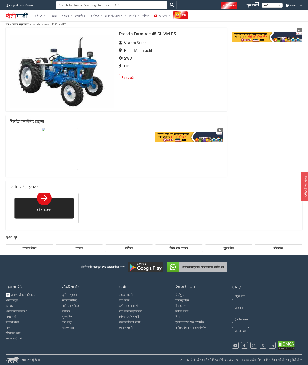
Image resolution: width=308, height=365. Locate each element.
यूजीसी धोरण (295, 360)
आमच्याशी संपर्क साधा (16, 311)
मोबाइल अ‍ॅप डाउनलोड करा (20, 5)
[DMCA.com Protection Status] (286, 345)
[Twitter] (263, 345)
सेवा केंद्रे (67, 322)
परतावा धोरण (12, 322)
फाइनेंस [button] (132, 15)
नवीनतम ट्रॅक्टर (70, 306)
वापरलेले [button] (52, 15)
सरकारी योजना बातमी (129, 322)
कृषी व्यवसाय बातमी (128, 306)
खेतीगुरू (179, 295)
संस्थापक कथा (13, 333)
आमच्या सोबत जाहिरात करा (22, 295)
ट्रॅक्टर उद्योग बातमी (129, 317)
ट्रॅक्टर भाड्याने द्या (20, 24)
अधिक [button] (145, 15)
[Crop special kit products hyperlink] (189, 137)
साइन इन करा (295, 5)
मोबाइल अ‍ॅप (11, 317)
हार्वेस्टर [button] (95, 15)
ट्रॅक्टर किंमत (29, 248)
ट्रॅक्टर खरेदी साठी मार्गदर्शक (189, 322)
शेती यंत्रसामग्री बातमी (130, 311)
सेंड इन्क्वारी (128, 78)
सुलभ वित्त (229, 248)
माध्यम (9, 327)
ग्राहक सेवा (68, 327)
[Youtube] (235, 345)
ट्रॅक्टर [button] (38, 15)
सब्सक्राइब (240, 331)
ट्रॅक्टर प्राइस (69, 295)
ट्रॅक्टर (79, 248)
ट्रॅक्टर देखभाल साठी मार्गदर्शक (190, 327)
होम (7, 24)
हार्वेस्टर (129, 248)
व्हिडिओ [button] (162, 15)
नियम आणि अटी (266, 360)
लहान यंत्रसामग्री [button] (114, 15)
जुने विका (252, 5)
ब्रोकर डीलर (181, 311)
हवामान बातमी (126, 327)
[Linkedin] (272, 345)
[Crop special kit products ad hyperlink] (267, 37)
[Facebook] (244, 345)
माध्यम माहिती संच (14, 338)
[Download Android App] (145, 267)
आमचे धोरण (281, 360)
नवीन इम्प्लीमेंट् (69, 300)
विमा (177, 317)
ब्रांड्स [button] (65, 15)
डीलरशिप (278, 248)
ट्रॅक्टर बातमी (126, 295)
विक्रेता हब (181, 306)
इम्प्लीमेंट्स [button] (80, 15)
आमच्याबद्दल (12, 300)
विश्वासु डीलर (182, 300)
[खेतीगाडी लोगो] (17, 15)
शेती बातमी (124, 300)
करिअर (9, 306)
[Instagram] (253, 345)
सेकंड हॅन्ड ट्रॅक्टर (179, 248)
